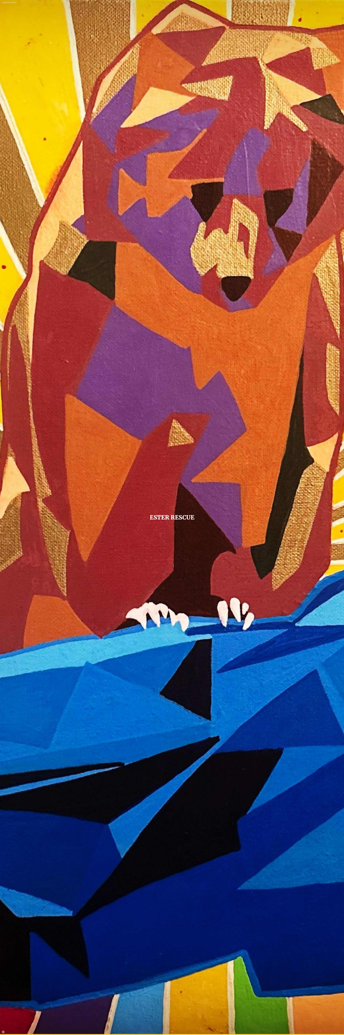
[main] (172, 517)
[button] (172, 1032)
